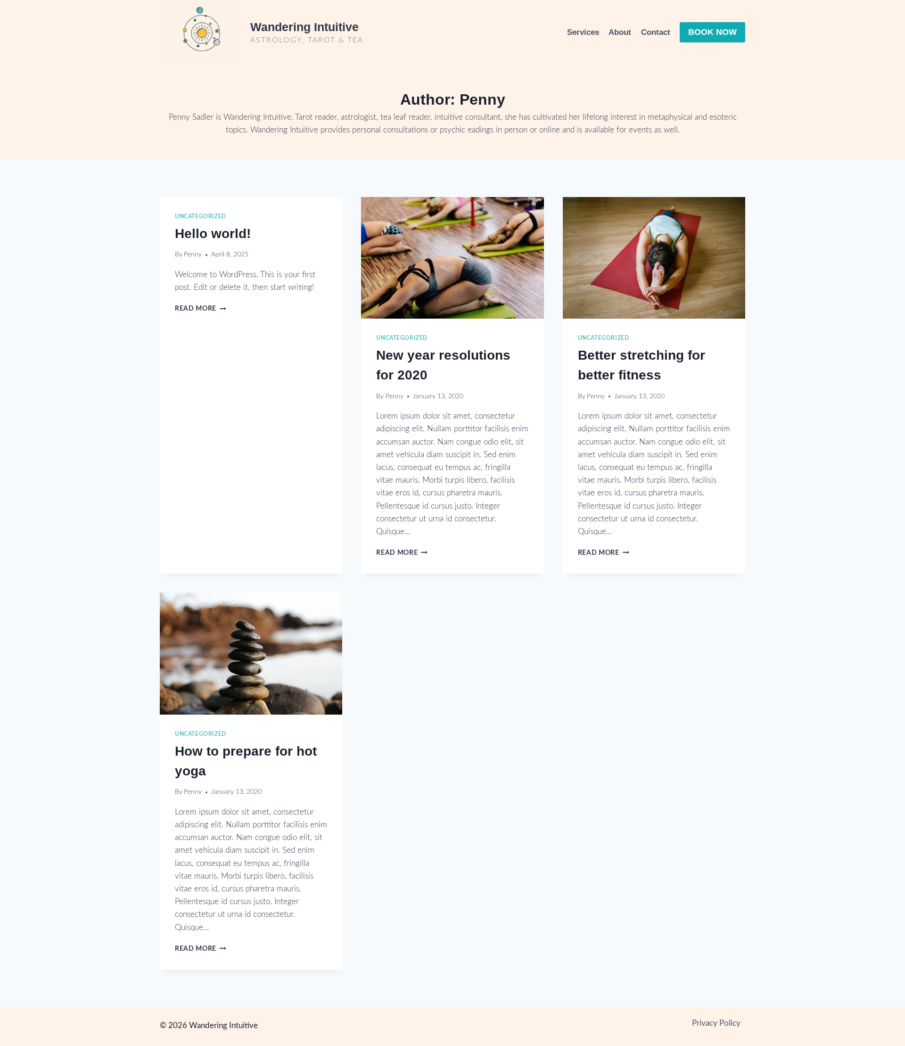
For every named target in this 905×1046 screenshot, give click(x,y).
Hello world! (213, 233)
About (620, 32)
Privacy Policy (716, 1023)
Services (583, 32)
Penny (193, 254)
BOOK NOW (712, 32)
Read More (200, 308)
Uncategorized (200, 216)
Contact (655, 32)
